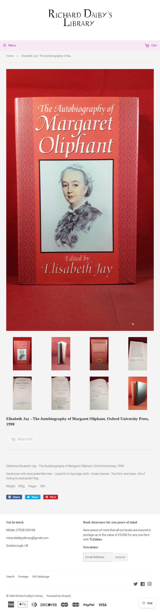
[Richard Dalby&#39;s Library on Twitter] (136, 584)
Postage (23, 576)
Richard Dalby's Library (29, 595)
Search (10, 576)
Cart (154, 45)
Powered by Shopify (59, 595)
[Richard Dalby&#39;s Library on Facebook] (142, 584)
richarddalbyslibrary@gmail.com (27, 538)
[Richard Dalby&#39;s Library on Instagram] (150, 584)
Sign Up (120, 557)
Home (10, 55)
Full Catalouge (40, 576)
